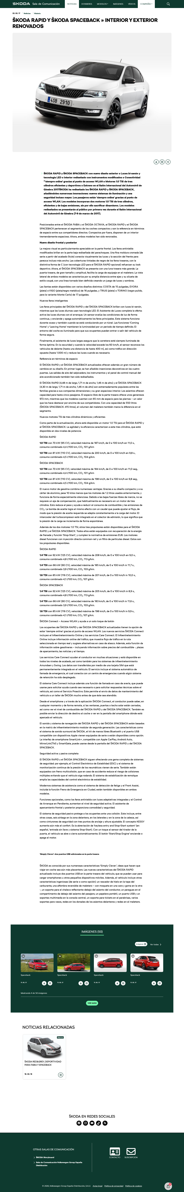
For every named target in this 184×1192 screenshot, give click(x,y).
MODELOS (102, 4)
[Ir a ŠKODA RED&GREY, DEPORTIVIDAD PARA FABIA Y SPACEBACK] (44, 1046)
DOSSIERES (86, 4)
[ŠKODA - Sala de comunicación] (36, 4)
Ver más (92, 1003)
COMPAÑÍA (145, 4)
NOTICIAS (71, 4)
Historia (37, 13)
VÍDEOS (131, 4)
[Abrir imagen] (37, 963)
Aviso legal (97, 1186)
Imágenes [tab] (92, 931)
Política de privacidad (113, 1186)
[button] (168, 4)
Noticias (27, 13)
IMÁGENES (118, 4)
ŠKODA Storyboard (45, 1157)
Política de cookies (133, 1186)
